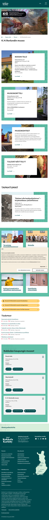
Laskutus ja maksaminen (23, 457)
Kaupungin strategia (6, 481)
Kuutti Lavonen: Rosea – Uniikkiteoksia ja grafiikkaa (15, 332)
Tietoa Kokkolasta (22, 478)
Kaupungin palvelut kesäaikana (9, 319)
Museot (15, 37)
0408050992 (8, 406)
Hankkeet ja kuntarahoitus (24, 463)
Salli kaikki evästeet (40, 270)
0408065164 (8, 385)
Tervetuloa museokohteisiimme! (10, 246)
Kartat (19, 480)
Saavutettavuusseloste (14, 509)
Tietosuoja (3, 509)
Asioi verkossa (21, 455)
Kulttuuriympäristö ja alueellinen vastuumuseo (12, 289)
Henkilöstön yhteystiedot (32, 289)
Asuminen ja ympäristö (6, 453)
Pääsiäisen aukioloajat (7, 337)
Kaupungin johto (21, 472)
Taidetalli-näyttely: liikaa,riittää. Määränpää (13, 328)
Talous (2, 483)
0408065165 (8, 364)
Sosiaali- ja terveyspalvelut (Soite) (7, 458)
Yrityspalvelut (4, 462)
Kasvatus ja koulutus (6, 455)
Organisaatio (21, 474)
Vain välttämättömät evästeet (24, 270)
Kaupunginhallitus (5, 476)
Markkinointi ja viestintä (23, 461)
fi (40, 3)
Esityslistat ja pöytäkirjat (7, 472)
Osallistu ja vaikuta (5, 485)
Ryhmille (31, 245)
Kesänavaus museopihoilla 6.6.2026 (10, 323)
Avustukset (20, 481)
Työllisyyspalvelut (5, 460)
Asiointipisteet (21, 453)
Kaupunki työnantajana (23, 476)
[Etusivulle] (5, 4)
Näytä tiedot (42, 266)
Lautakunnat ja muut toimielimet (6, 479)
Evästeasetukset (5, 512)
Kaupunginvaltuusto (6, 474)
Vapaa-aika (8, 37)
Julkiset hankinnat (22, 459)
